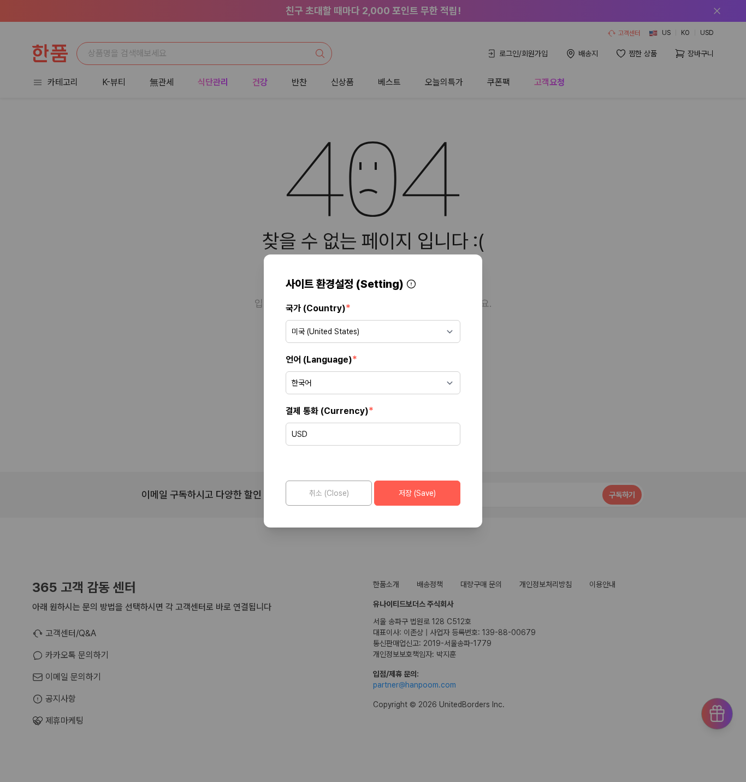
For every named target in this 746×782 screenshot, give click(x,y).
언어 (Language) (321, 359)
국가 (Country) (318, 307)
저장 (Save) (417, 493)
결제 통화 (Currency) (330, 410)
